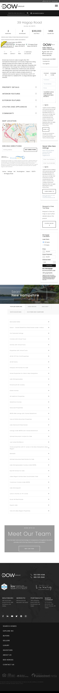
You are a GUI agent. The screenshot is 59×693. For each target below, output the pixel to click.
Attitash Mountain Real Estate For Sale (22, 459)
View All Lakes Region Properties (20, 511)
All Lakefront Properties (17, 396)
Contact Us (46, 61)
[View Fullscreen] (4, 131)
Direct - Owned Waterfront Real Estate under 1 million (27, 327)
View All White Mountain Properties (21, 419)
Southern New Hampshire (35, 312)
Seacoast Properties (16, 408)
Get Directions (30, 150)
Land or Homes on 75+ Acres (19, 493)
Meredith (12, 453)
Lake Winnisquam (15, 488)
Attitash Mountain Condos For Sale (21, 436)
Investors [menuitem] (8, 650)
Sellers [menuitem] (6, 640)
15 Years (46, 245)
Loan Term (45, 239)
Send (45, 129)
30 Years (47, 242)
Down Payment (47, 254)
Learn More (49, 223)
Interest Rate (46, 260)
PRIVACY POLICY (19, 683)
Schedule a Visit (53, 74)
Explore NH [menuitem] (8, 631)
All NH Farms (14, 362)
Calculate (49, 265)
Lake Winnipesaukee (16, 379)
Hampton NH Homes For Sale (19, 367)
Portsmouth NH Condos (17, 385)
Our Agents (46, 64)
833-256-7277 (47, 1)
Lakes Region (32, 306)
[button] (28, 13)
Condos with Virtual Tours (18, 339)
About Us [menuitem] (7, 655)
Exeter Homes (14, 390)
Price (44, 249)
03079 (33, 171)
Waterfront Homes (16, 402)
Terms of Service (46, 137)
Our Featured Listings (16, 333)
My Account (55, 1)
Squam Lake (14, 505)
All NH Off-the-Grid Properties (19, 356)
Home (4, 171)
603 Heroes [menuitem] (8, 660)
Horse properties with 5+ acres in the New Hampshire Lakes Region (29, 448)
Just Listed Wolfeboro (17, 442)
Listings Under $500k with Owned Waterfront (24, 430)
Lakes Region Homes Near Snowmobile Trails (24, 476)
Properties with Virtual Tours (19, 350)
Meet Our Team (29, 548)
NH (14, 171)
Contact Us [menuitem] (8, 665)
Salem (28, 171)
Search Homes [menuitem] (10, 626)
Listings (10, 171)
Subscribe (48, 191)
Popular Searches (16, 306)
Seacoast (45, 306)
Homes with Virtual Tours (18, 345)
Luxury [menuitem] (6, 645)
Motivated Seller (15, 322)
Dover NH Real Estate (16, 499)
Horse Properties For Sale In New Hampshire (24, 373)
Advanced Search (38, 13)
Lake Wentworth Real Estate (19, 425)
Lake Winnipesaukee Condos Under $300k (23, 465)
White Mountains (15, 312)
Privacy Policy (45, 125)
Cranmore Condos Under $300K (20, 482)
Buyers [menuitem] (6, 636)
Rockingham (21, 171)
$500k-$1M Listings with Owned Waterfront (23, 413)
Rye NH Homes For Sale (17, 471)
